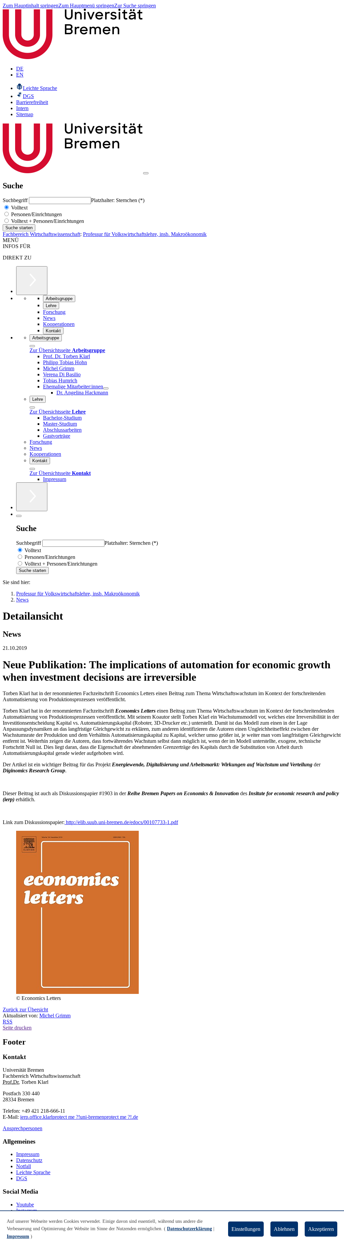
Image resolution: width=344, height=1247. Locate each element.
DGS (21, 1178)
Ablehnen (284, 1229)
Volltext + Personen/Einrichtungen (47, 221)
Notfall (23, 1166)
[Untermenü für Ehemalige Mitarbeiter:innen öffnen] (106, 388)
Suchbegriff (16, 200)
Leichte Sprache (33, 1172)
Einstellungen (245, 1229)
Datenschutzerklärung (189, 1228)
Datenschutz (29, 1160)
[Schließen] (32, 346)
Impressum (27, 1154)
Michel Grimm (55, 1015)
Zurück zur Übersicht (25, 1009)
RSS (7, 1021)
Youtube (25, 1204)
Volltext (19, 207)
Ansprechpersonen (22, 1128)
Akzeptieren (321, 1229)
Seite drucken (17, 1027)
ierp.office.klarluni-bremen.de (79, 1117)
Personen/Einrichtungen (36, 214)
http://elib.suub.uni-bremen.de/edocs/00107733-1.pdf (121, 822)
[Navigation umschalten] (145, 173)
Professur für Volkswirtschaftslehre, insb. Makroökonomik (145, 234)
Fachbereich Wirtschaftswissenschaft (41, 234)
